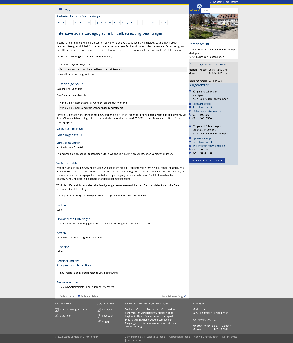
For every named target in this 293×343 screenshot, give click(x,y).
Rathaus (75, 16)
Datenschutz (229, 336)
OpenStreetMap (201, 103)
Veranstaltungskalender (74, 309)
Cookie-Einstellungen (206, 336)
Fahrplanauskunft (202, 107)
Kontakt (217, 2)
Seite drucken (68, 296)
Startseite (62, 16)
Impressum (231, 2)
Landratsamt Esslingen (69, 128)
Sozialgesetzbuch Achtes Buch (73, 265)
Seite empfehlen (90, 296)
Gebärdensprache (179, 336)
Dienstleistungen (91, 16)
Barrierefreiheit (134, 336)
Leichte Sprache (156, 336)
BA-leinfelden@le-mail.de (206, 111)
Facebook (107, 315)
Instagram (108, 309)
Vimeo (106, 321)
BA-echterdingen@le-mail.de (208, 145)
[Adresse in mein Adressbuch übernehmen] (190, 91)
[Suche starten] (236, 10)
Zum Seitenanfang (172, 296)
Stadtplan (65, 315)
